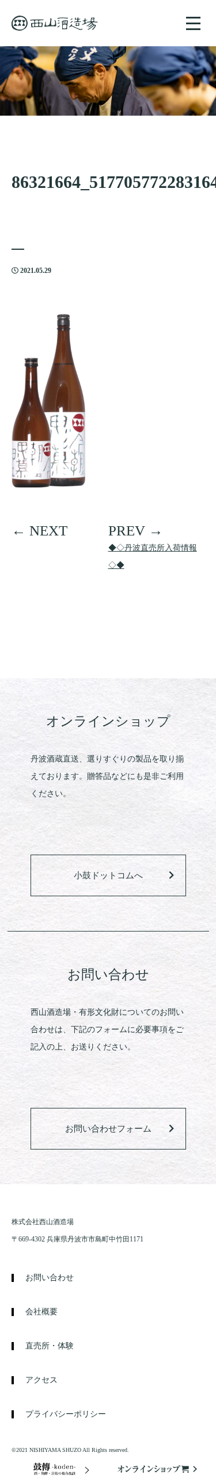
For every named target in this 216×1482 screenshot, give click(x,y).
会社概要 (41, 1312)
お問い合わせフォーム (108, 1128)
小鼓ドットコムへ (108, 875)
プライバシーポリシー (65, 1414)
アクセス (41, 1380)
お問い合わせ (49, 1278)
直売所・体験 (49, 1346)
